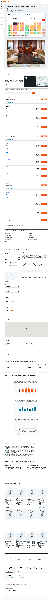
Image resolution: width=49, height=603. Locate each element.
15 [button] (13, 28)
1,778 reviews (13, 8)
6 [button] (30, 25)
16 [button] (37, 28)
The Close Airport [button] (29, 520)
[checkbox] (9, 298)
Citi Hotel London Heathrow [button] (20, 520)
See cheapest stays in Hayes (43, 507)
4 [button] (20, 23)
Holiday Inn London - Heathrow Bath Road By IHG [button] (42, 542)
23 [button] (37, 30)
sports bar (6, 274)
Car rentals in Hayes (10, 577)
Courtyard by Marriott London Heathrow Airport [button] (31, 499)
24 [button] (18, 30)
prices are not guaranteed (23, 585)
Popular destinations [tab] (17, 571)
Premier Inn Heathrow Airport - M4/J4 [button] (42, 520)
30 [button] (16, 32)
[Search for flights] (1, 4)
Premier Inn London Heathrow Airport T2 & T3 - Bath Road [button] (31, 542)
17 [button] (18, 28)
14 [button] (11, 28)
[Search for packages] (1, 10)
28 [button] (11, 32)
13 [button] (9, 28)
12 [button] (28, 28)
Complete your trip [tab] (9, 571)
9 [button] (37, 25)
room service (13, 279)
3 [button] (18, 23)
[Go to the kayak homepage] (6, 1)
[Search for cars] (1, 8)
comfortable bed (7, 279)
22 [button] (13, 30)
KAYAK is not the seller (9, 588)
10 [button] (18, 25)
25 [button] (20, 30)
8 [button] (35, 25)
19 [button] (28, 30)
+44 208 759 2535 (10, 11)
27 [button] (9, 32)
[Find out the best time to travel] (1, 17)
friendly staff (7, 272)
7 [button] (11, 25)
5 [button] (28, 25)
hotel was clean (11, 274)
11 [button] (20, 25)
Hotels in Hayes (22, 577)
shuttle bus (6, 281)
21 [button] (11, 30)
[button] (2, 1)
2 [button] (37, 23)
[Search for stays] (1, 6)
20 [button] (9, 30)
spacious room (12, 272)
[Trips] (1, 20)
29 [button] (13, 32)
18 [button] (20, 28)
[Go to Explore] (1, 13)
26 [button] (22, 30)
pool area (16, 272)
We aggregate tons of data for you (11, 590)
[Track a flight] (1, 15)
